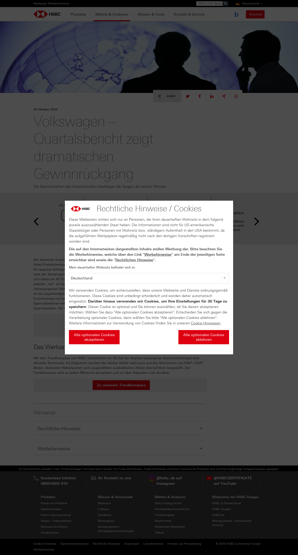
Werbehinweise (158, 254)
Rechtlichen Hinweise (134, 260)
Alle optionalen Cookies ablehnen (203, 337)
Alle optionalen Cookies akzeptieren (94, 337)
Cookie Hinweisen (205, 323)
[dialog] (149, 278)
